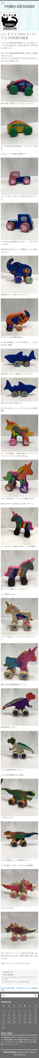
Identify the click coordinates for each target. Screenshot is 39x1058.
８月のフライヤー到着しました (17, 1042)
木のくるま (25, 981)
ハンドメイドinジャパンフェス (15, 977)
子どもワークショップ (12, 981)
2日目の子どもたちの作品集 (26, 988)
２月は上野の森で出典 (8, 989)
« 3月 (3, 1028)
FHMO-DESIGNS (19, 6)
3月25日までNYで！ (10, 1037)
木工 (6, 979)
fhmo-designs (8, 974)
